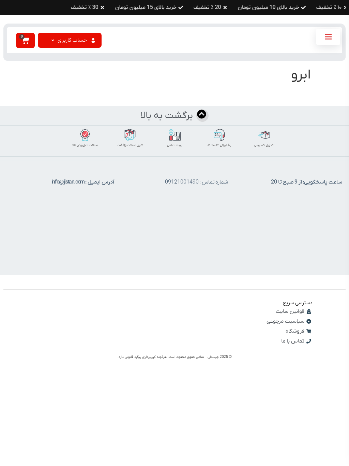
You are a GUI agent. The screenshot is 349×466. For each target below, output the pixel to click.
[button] (73, 40)
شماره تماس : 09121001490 (196, 182)
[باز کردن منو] (328, 37)
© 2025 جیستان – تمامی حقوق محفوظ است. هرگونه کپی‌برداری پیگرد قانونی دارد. (175, 357)
